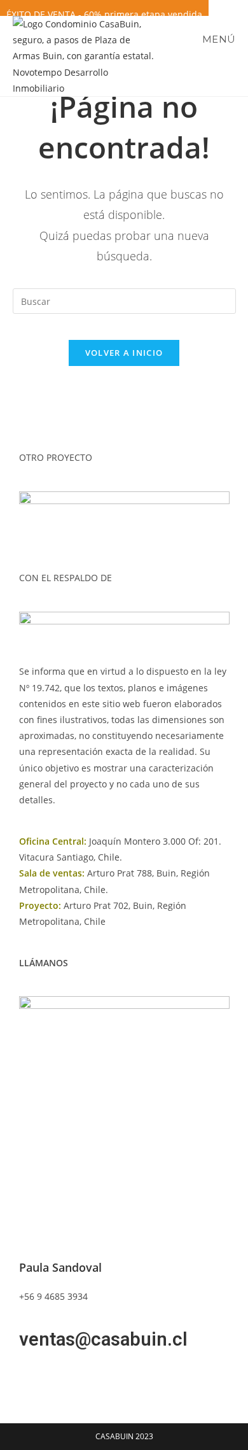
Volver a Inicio (124, 352)
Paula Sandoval (60, 1267)
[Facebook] (35, 1377)
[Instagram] (69, 1377)
